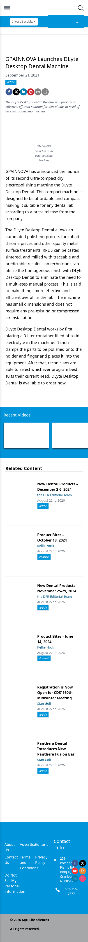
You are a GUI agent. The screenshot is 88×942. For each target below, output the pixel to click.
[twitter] (16, 91)
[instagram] (82, 878)
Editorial (42, 844)
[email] (38, 91)
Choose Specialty (22, 21)
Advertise (28, 844)
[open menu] (7, 8)
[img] (44, 8)
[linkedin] (23, 91)
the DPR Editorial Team (54, 495)
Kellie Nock (45, 546)
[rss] (82, 871)
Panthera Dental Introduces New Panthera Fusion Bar (55, 749)
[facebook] (9, 91)
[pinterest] (30, 91)
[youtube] (75, 871)
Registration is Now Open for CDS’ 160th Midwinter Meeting (55, 692)
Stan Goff (44, 703)
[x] (82, 863)
